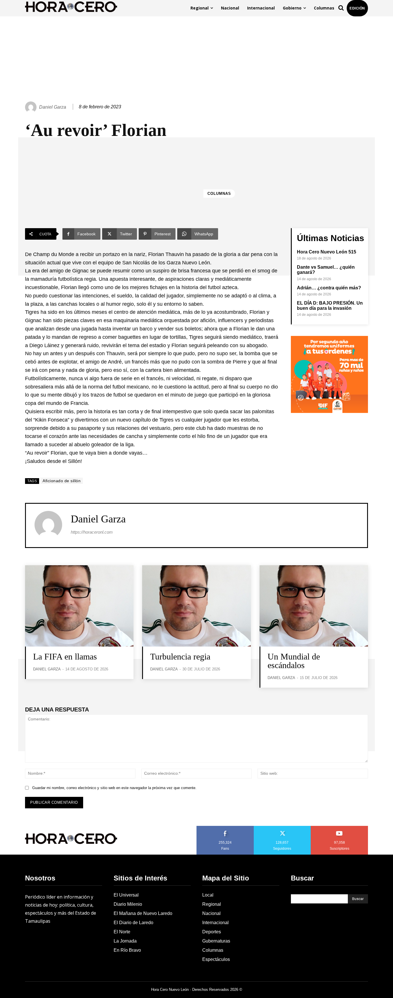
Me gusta (225, 828)
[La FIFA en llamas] (79, 606)
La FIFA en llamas (65, 656)
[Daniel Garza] (31, 107)
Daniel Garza (52, 107)
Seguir (282, 828)
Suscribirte (339, 828)
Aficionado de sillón (62, 480)
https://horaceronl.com (92, 532)
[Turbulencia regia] (196, 606)
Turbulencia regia (180, 656)
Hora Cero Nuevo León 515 (326, 251)
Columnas (219, 193)
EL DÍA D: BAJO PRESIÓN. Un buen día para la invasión (330, 306)
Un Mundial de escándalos (294, 661)
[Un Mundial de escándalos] (314, 606)
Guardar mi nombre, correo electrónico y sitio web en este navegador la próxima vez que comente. (114, 788)
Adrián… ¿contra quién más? (329, 287)
